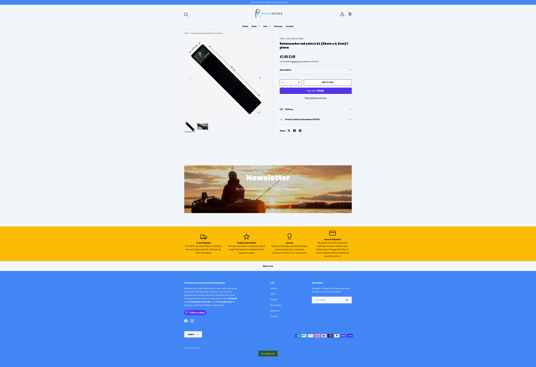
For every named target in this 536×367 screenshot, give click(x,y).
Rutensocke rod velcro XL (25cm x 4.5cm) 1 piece (208, 33)
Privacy (273, 299)
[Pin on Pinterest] (300, 130)
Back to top (268, 266)
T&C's (273, 293)
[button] (350, 14)
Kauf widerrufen (268, 353)
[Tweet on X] (289, 130)
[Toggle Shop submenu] (259, 26)
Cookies (274, 316)
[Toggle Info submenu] (269, 26)
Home (245, 26)
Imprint (273, 288)
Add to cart (328, 82)
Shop (254, 26)
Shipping (295, 61)
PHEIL (282, 38)
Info (265, 26)
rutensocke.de (195, 348)
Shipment (275, 310)
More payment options (316, 97)
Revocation (275, 305)
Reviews (278, 26)
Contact (290, 26)
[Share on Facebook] (294, 130)
